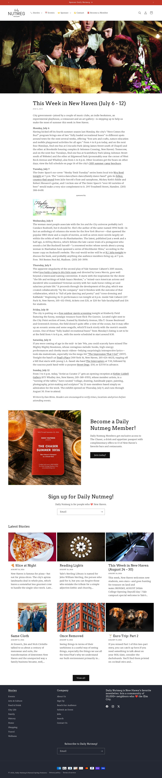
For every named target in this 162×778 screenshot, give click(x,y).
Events (11, 696)
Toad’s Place (63, 357)
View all (81, 678)
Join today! (100, 455)
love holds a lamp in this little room (57, 272)
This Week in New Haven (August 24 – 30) (128, 567)
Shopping (12, 727)
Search (60, 718)
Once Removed (71, 636)
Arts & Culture (15, 701)
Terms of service (69, 773)
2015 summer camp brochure (105, 163)
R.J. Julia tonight (114, 252)
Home (11, 723)
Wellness (12, 736)
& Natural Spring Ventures (36, 773)
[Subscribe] (102, 512)
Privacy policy (55, 773)
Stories (12, 690)
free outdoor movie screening (75, 313)
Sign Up (60, 701)
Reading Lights (71, 565)
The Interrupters (95, 361)
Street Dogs (83, 364)
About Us (61, 696)
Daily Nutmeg (20, 773)
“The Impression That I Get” (103, 354)
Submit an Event (65, 710)
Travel (11, 732)
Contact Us (62, 723)
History (12, 718)
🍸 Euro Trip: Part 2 (123, 636)
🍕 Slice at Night (23, 565)
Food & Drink (14, 705)
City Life (12, 710)
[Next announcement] (153, 2)
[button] (35, 13)
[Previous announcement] (8, 2)
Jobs (59, 714)
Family (11, 714)
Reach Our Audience (66, 705)
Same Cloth (20, 636)
